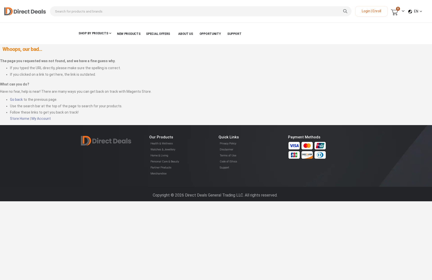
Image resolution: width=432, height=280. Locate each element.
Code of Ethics (228, 161)
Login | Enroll (371, 11)
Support (224, 167)
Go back (16, 100)
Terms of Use (228, 155)
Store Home (19, 119)
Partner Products (161, 167)
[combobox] (201, 11)
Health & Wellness (161, 143)
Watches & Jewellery (162, 149)
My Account (41, 119)
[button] (418, 11)
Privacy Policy (228, 143)
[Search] (345, 11)
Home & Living (159, 155)
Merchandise (158, 173)
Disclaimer (226, 149)
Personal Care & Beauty (164, 161)
